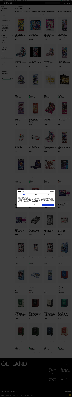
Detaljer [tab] (36, 194)
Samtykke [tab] (23, 194)
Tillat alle (48, 204)
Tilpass (35, 204)
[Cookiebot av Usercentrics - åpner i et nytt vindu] (50, 191)
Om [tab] (48, 194)
